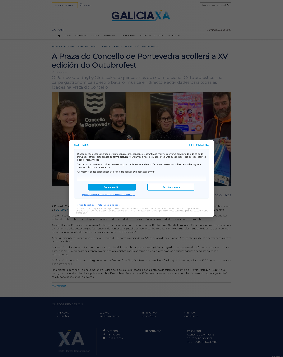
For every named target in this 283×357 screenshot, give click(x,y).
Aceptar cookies (111, 187)
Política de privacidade (109, 205)
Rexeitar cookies (171, 187)
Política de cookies (85, 205)
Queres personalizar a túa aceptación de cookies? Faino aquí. (108, 194)
